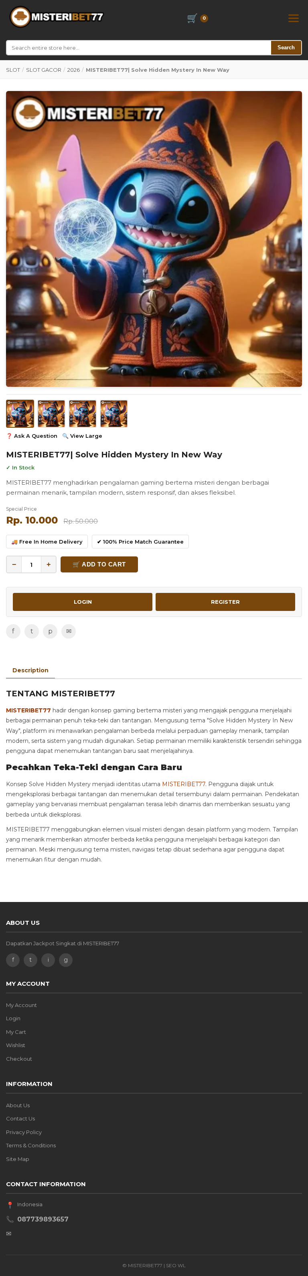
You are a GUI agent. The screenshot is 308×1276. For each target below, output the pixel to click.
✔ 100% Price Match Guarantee (140, 541)
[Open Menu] (293, 18)
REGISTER (225, 602)
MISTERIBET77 (28, 710)
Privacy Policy (24, 1132)
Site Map (17, 1159)
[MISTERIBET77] (57, 17)
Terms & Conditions (31, 1145)
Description (30, 670)
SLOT (13, 70)
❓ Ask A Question (31, 436)
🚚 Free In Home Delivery (47, 541)
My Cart (16, 1032)
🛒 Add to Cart (99, 564)
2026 (73, 70)
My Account (21, 1005)
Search (286, 47)
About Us (18, 1105)
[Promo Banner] (154, 239)
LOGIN (83, 602)
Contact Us (20, 1118)
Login (13, 1018)
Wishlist (15, 1045)
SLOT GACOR (43, 70)
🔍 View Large (82, 436)
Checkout (19, 1059)
